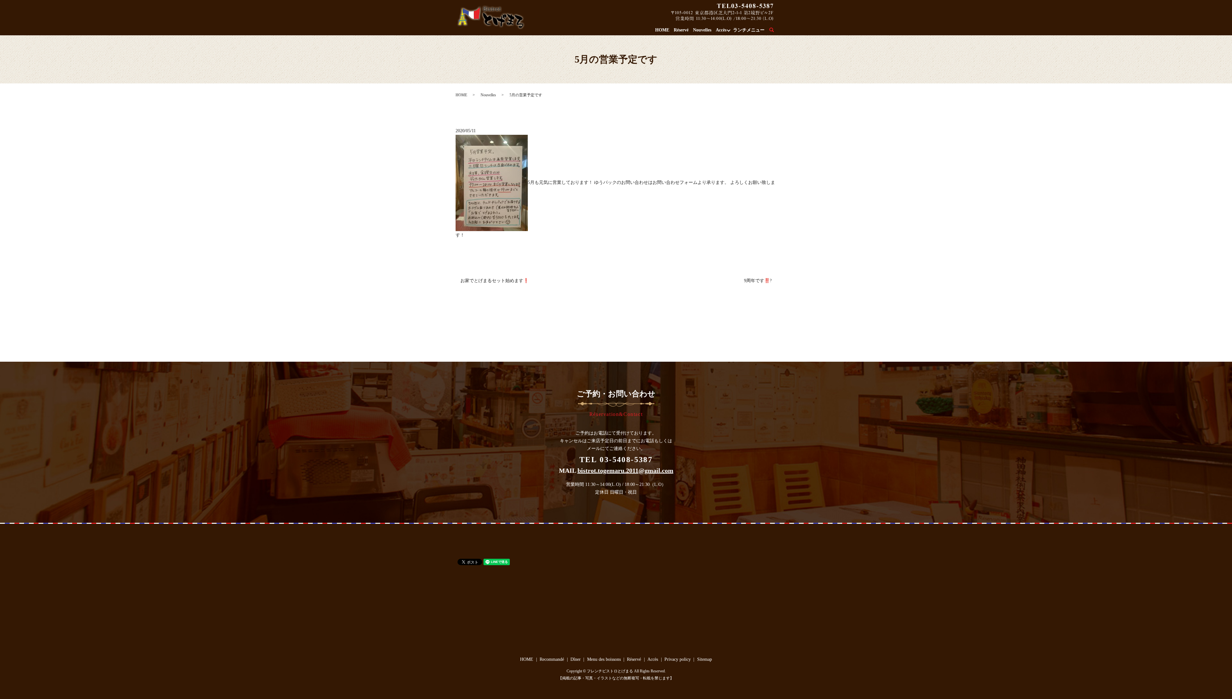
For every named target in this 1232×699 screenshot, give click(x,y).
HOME (662, 30)
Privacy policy (677, 659)
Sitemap (704, 659)
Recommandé (552, 659)
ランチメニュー (749, 30)
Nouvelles (702, 30)
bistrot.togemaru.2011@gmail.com (625, 470)
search (775, 30)
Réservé (681, 30)
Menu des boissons (604, 659)
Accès (721, 30)
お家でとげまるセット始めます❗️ (494, 280)
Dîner (575, 659)
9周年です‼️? (758, 280)
